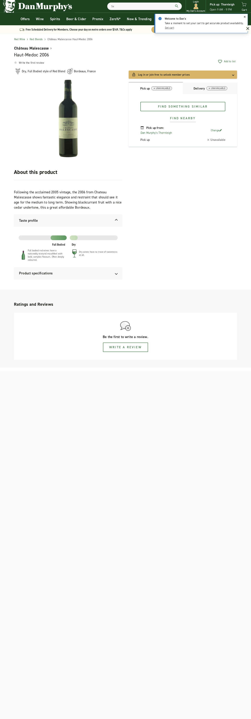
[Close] (244, 16)
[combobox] (144, 6)
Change (215, 130)
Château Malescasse (31, 48)
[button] (196, 6)
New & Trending (139, 19)
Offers (25, 19)
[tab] (156, 88)
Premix (97, 19)
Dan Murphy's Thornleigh (156, 133)
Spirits (55, 19)
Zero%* (115, 19)
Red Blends (36, 39)
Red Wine (19, 39)
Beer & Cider (76, 19)
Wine (40, 19)
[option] (68, 118)
